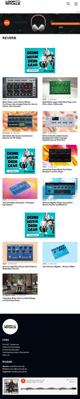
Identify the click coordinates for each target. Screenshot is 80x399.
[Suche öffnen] (68, 4)
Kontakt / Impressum (10, 344)
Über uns (6, 355)
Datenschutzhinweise (11, 347)
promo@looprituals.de (18, 369)
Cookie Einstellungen (10, 350)
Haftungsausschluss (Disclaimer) (15, 352)
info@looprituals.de (19, 371)
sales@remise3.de (17, 366)
